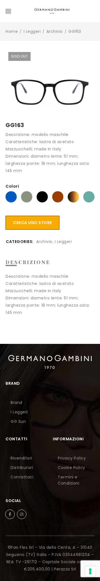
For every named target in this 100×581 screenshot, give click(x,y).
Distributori (22, 467)
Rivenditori (21, 458)
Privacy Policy (72, 458)
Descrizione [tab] (28, 262)
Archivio (54, 31)
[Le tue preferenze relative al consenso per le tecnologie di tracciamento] (90, 571)
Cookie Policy (71, 467)
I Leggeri (32, 31)
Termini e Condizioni (68, 480)
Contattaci (22, 477)
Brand (16, 402)
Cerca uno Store (32, 222)
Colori (12, 186)
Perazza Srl (65, 569)
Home (12, 31)
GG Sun (18, 421)
